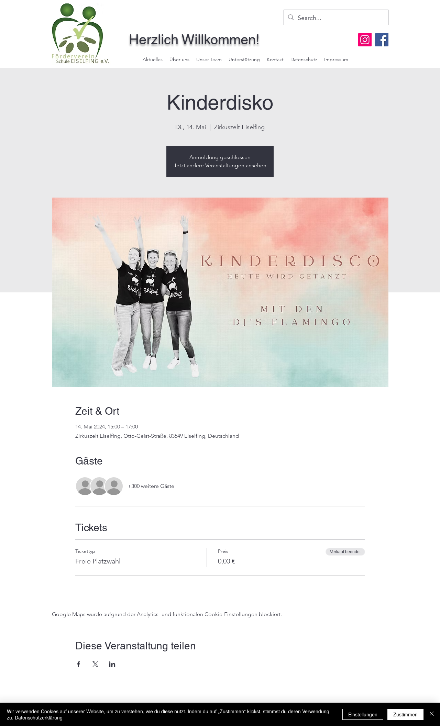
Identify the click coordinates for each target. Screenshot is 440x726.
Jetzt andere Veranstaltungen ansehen (220, 165)
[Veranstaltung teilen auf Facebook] (78, 664)
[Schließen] (432, 714)
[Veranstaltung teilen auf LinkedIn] (112, 664)
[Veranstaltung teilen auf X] (95, 664)
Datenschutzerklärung (39, 717)
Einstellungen (362, 714)
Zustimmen (405, 714)
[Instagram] (365, 39)
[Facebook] (381, 39)
